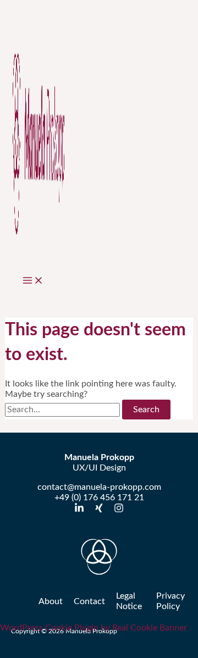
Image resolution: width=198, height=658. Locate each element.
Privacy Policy (170, 601)
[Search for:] (63, 409)
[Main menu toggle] (33, 281)
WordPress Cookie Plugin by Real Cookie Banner (93, 627)
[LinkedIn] (79, 510)
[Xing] (99, 510)
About (50, 601)
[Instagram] (119, 510)
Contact (89, 601)
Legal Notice (129, 601)
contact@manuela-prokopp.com (99, 487)
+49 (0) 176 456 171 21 (99, 497)
